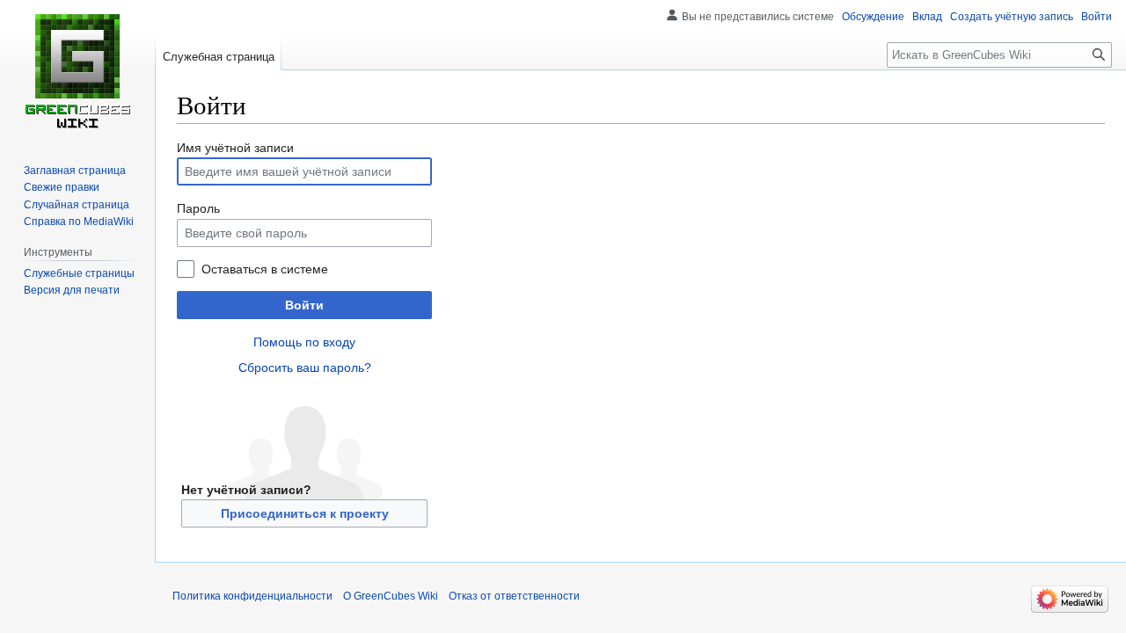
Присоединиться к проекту (305, 513)
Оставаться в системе (264, 269)
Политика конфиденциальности (252, 596)
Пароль (198, 208)
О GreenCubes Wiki (390, 596)
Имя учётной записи (235, 148)
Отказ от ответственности (514, 596)
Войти (304, 305)
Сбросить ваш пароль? (304, 367)
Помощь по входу (304, 342)
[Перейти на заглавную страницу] (77, 70)
